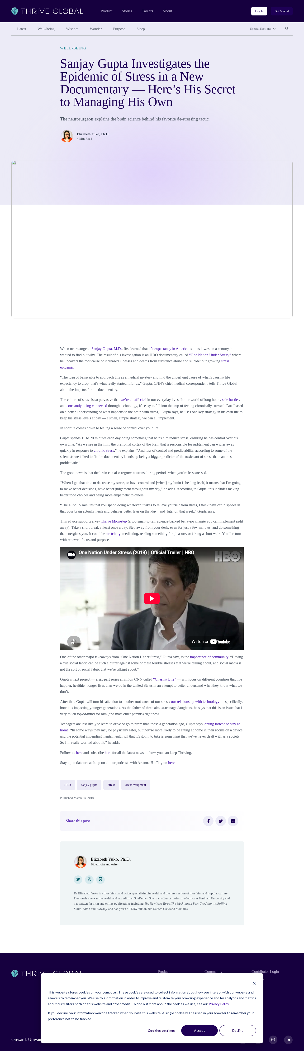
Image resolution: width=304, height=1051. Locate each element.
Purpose (119, 29)
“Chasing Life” (164, 679)
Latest (21, 29)
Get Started (282, 11)
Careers (147, 11)
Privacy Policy (219, 1004)
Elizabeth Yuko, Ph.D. (93, 134)
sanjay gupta (89, 785)
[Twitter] (220, 821)
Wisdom (72, 29)
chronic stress (104, 450)
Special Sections (260, 28)
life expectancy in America (169, 349)
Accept (199, 1030)
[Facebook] (208, 821)
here (78, 753)
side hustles (230, 400)
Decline (237, 1030)
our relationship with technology (195, 702)
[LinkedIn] (233, 821)
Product (106, 11)
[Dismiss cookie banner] (254, 983)
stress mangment (135, 785)
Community (213, 971)
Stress (111, 785)
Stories (127, 11)
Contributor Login (265, 971)
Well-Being (46, 29)
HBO (67, 785)
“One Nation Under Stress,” (210, 355)
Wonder (96, 29)
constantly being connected (86, 406)
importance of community (209, 657)
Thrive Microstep (114, 521)
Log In (259, 11)
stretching (113, 534)
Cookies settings (161, 1030)
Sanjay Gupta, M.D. (106, 349)
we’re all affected (133, 400)
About (167, 11)
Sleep (141, 29)
